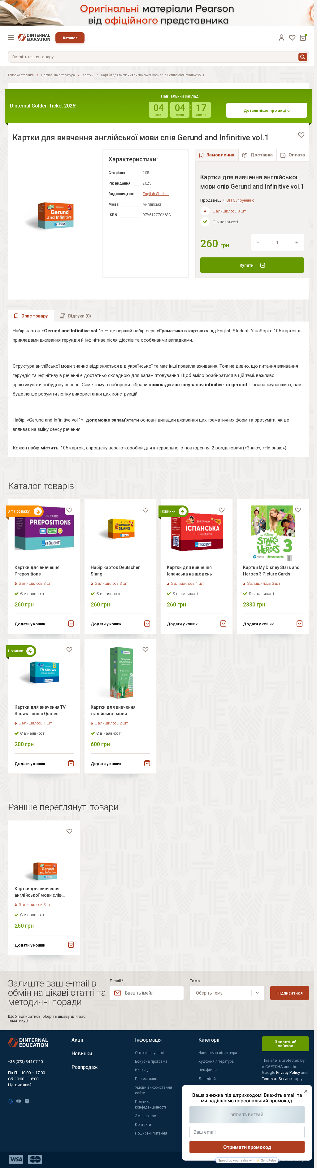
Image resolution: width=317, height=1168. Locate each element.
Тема (195, 981)
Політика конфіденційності (150, 1104)
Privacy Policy (288, 1072)
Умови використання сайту (153, 1090)
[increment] (297, 242)
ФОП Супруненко (239, 200)
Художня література (216, 1061)
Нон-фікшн (207, 1070)
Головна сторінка (21, 75)
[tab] (257, 155)
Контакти (143, 1124)
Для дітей (207, 1079)
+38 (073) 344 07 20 (25, 1062)
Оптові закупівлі (149, 1053)
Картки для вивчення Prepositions (37, 570)
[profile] (281, 37)
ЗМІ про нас (145, 1116)
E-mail (117, 981)
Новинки (82, 1053)
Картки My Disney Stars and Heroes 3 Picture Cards (271, 570)
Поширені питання (151, 1133)
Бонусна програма (151, 1061)
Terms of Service (277, 1078)
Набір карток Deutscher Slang (115, 570)
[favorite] (301, 135)
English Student (156, 194)
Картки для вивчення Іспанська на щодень (189, 570)
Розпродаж (85, 1067)
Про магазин (146, 1079)
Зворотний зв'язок (286, 1043)
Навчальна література (58, 75)
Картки (87, 75)
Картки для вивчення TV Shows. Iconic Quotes (40, 710)
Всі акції (142, 1070)
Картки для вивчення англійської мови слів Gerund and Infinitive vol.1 (41, 892)
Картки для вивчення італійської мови (113, 710)
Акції (77, 1040)
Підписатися (289, 993)
